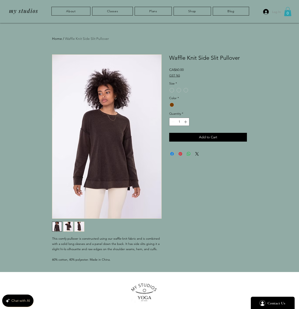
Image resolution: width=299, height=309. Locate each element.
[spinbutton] (179, 122)
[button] (288, 11)
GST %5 (174, 75)
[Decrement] (172, 122)
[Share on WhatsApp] (188, 153)
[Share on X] (197, 153)
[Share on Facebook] (172, 153)
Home (57, 39)
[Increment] (186, 122)
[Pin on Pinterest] (180, 153)
